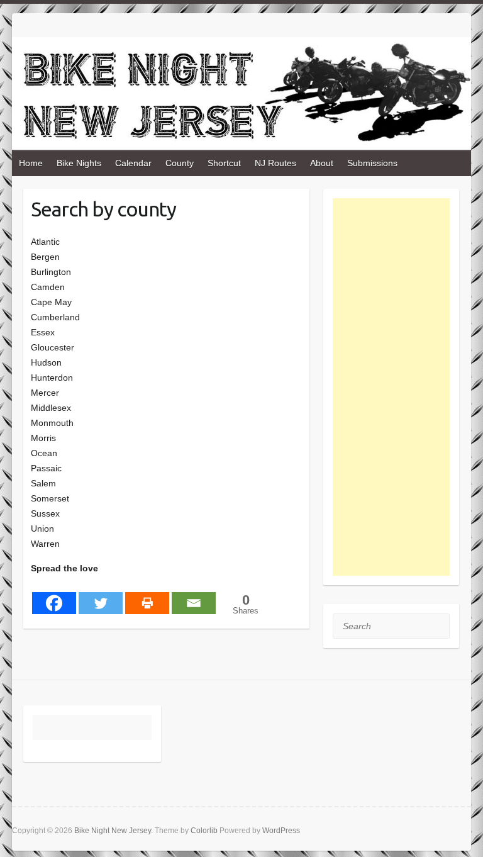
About (321, 163)
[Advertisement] (391, 387)
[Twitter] (101, 595)
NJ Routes (275, 163)
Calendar (133, 163)
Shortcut (224, 163)
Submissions (372, 163)
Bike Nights (79, 163)
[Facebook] (54, 595)
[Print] (147, 595)
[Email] (194, 595)
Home (31, 163)
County (179, 163)
